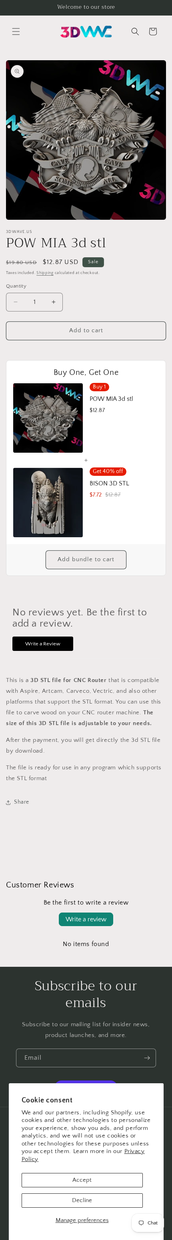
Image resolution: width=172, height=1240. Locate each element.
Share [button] (21, 802)
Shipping (45, 273)
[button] (16, 31)
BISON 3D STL (109, 483)
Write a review (86, 919)
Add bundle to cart (86, 559)
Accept (82, 1180)
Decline (82, 1200)
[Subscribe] (147, 1058)
